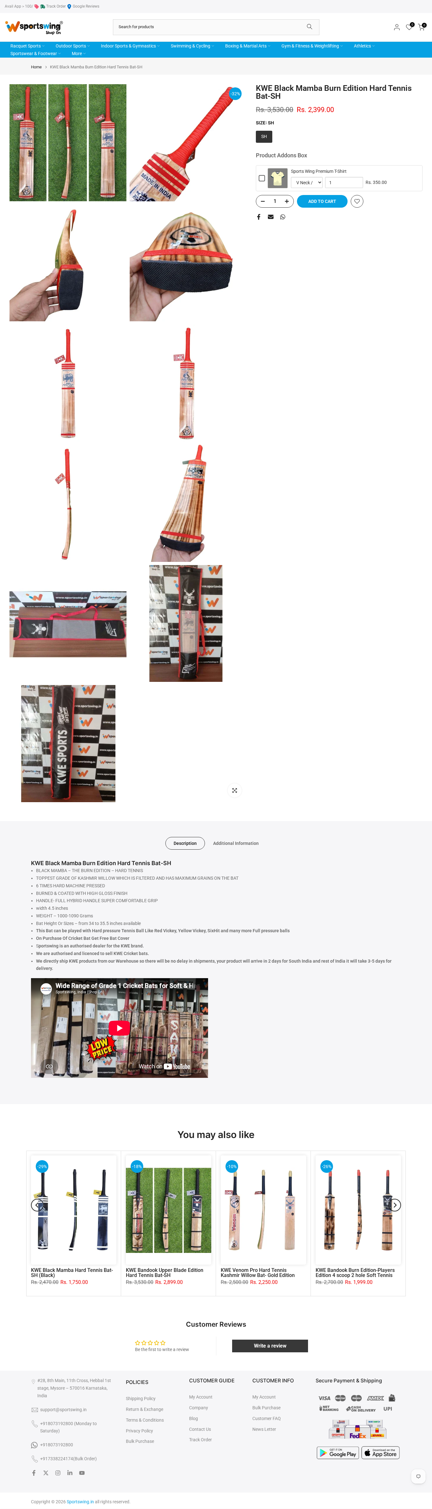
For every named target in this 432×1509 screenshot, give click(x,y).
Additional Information (236, 843)
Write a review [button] (270, 1346)
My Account (201, 1396)
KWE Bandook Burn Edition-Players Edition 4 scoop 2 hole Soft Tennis (355, 1272)
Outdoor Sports (71, 45)
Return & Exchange (144, 1409)
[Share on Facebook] (259, 217)
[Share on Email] (271, 217)
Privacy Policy (139, 1430)
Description (185, 843)
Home (36, 67)
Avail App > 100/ (19, 6)
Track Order (56, 6)
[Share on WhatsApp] (283, 217)
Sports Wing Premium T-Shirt (319, 171)
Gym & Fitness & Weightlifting (310, 45)
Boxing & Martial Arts (246, 45)
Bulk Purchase (140, 1441)
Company (198, 1407)
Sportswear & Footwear (33, 53)
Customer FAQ (266, 1418)
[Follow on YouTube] (82, 1473)
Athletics (362, 45)
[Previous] (37, 1205)
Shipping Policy (141, 1398)
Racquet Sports (25, 45)
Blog (193, 1418)
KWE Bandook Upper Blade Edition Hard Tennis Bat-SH (164, 1272)
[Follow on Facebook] (34, 1473)
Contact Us (200, 1429)
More (77, 53)
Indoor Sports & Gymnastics (128, 45)
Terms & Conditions (145, 1420)
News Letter (264, 1429)
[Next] (394, 1205)
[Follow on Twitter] (46, 1473)
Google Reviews (86, 6)
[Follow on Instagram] (58, 1473)
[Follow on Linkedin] (70, 1473)
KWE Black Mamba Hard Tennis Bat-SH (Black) (72, 1272)
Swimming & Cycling (190, 45)
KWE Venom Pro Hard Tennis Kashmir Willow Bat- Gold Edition (258, 1272)
